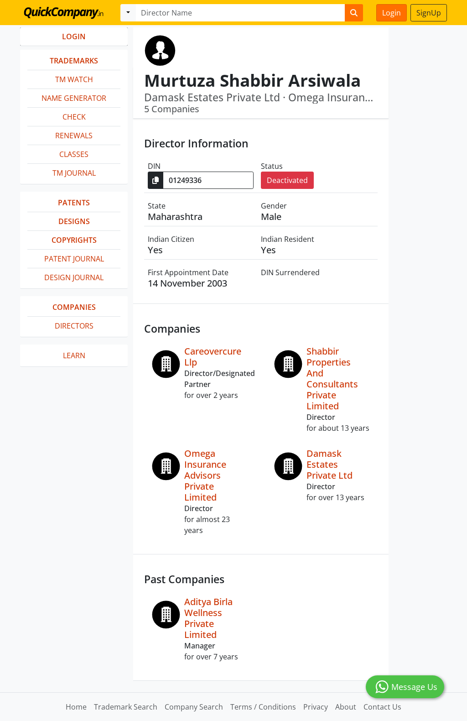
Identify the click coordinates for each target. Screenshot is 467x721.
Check (74, 117)
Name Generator (74, 98)
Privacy (315, 707)
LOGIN (74, 36)
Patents (74, 203)
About (345, 707)
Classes (73, 154)
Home (76, 707)
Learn (74, 355)
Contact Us (382, 707)
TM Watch (74, 79)
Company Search (194, 707)
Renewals (74, 136)
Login (391, 13)
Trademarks (74, 61)
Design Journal (74, 277)
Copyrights (74, 240)
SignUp (428, 13)
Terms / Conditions (263, 707)
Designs (74, 221)
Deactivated (287, 180)
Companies (74, 307)
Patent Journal (74, 259)
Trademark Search (125, 707)
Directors (74, 326)
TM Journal (74, 173)
